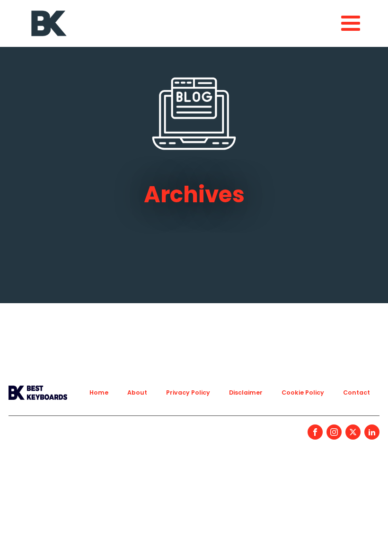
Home (98, 392)
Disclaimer (246, 392)
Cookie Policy (303, 392)
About (137, 392)
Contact (356, 392)
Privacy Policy (188, 392)
